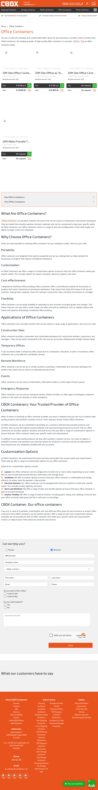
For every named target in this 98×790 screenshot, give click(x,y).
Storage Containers (28, 10)
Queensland (81, 706)
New (14, 90)
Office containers (9, 221)
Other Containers (82, 10)
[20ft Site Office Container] (94, 85)
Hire (75, 41)
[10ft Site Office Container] (29, 85)
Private (11, 550)
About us (16, 712)
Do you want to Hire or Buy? (15, 591)
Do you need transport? (13, 602)
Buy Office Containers (14, 197)
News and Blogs (16, 715)
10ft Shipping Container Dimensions (57, 715)
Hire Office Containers (14, 201)
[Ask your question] (91, 783)
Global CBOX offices (16, 720)
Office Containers (64, 10)
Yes (8, 605)
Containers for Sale (56, 720)
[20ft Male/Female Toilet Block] (29, 154)
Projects (16, 706)
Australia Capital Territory (81, 717)
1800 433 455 (71, 4)
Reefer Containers (47, 10)
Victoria (81, 712)
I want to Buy (12, 596)
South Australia (81, 709)
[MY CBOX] (87, 3)
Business (57, 550)
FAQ (16, 709)
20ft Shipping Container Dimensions (41, 746)
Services (16, 703)
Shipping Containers (8, 10)
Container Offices (56, 709)
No (8, 607)
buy (82, 41)
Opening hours (16, 723)
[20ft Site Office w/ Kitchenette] (62, 85)
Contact (16, 717)
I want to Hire (12, 594)
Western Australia (81, 715)
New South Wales (81, 703)
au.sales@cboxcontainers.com (16, 769)
